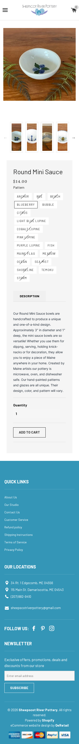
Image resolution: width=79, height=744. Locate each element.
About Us (10, 497)
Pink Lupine (26, 237)
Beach (55, 196)
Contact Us (12, 512)
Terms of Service (15, 542)
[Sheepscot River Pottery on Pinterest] (43, 628)
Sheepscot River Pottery (38, 710)
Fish (51, 245)
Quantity (20, 405)
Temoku (47, 270)
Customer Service (16, 520)
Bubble (48, 204)
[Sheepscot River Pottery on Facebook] (34, 628)
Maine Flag (26, 253)
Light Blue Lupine (31, 221)
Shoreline (25, 270)
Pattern (18, 187)
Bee (40, 196)
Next (73, 137)
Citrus (22, 213)
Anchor (23, 196)
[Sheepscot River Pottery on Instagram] (52, 628)
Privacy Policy (13, 549)
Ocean (22, 262)
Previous (5, 137)
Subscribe (19, 688)
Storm (22, 278)
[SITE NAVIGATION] (5, 10)
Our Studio (11, 505)
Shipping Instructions (18, 535)
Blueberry (26, 204)
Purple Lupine (28, 245)
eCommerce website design (31, 725)
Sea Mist (42, 262)
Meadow (49, 253)
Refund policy (13, 527)
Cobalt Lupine (28, 229)
